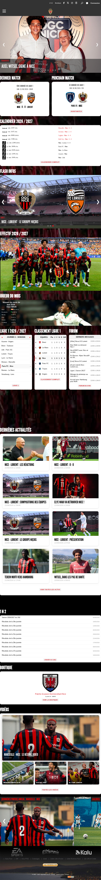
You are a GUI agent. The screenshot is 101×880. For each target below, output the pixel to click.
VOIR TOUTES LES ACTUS (50, 589)
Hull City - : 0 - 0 (65, 139)
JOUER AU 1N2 (50, 660)
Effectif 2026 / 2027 (14, 233)
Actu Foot (8, 859)
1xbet (45, 859)
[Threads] (76, 3)
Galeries (96, 799)
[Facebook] (64, 3)
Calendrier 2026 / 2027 (16, 121)
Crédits (53, 874)
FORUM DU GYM (85, 386)
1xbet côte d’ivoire (56, 859)
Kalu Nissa (83, 852)
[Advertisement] (50, 409)
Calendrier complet (50, 162)
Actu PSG (25, 859)
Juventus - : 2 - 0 (64, 132)
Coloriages (36, 859)
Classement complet (50, 379)
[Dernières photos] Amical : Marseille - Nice (20, 799)
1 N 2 (51, 3)
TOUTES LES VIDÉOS (50, 790)
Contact (67, 874)
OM (17, 859)
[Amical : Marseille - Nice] (37, 821)
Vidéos (4, 709)
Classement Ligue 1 (47, 331)
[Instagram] (72, 3)
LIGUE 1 (16, 385)
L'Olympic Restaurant (50, 852)
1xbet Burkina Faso (74, 859)
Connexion (95, 3)
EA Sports (17, 852)
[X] (68, 3)
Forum (73, 331)
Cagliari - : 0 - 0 (64, 135)
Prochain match (63, 78)
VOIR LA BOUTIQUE (50, 700)
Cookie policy (60, 874)
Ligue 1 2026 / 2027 (13, 331)
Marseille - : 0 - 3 (65, 128)
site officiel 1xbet (90, 859)
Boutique (58, 3)
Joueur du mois (10, 296)
